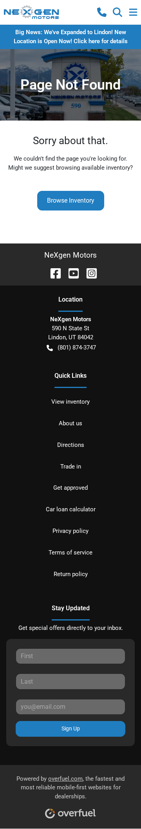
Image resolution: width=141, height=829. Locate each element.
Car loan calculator (71, 509)
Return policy (71, 574)
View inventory (70, 401)
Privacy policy (70, 530)
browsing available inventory (93, 167)
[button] (102, 12)
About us (70, 423)
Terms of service (70, 552)
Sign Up (70, 728)
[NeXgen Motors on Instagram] (89, 272)
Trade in (70, 466)
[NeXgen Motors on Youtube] (70, 272)
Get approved (70, 487)
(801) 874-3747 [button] (77, 347)
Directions (70, 444)
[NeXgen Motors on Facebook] (52, 272)
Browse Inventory (70, 200)
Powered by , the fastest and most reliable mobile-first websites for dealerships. (70, 787)
